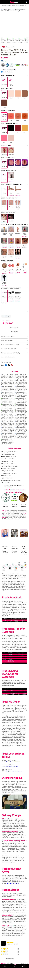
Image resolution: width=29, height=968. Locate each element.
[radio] (14, 70)
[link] (3, 5)
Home (3, 5)
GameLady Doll (10, 47)
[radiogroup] (10, 942)
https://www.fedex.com (13, 762)
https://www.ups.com (11, 766)
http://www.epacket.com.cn (13, 771)
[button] (2, 40)
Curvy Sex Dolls (8, 5)
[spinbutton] (6, 316)
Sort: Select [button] (23, 963)
